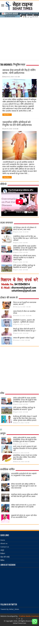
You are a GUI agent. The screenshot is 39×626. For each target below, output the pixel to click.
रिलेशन (2, 553)
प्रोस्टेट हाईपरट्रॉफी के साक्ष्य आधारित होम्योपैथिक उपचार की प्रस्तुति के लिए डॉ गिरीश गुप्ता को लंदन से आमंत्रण (25, 248)
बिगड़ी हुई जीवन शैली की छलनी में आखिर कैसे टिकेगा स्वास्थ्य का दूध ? (24, 329)
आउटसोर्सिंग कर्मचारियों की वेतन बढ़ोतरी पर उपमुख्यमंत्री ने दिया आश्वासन (24, 474)
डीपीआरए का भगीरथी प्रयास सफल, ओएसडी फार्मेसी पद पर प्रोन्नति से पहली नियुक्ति (24, 257)
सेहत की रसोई (4, 557)
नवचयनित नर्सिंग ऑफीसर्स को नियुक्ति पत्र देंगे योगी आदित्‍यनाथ (17, 123)
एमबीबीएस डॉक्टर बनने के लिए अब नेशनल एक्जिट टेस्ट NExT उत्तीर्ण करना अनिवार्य (25, 238)
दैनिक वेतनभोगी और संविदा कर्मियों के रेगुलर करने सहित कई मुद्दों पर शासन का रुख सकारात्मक (24, 486)
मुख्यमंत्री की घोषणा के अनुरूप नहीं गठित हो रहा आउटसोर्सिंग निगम (24, 516)
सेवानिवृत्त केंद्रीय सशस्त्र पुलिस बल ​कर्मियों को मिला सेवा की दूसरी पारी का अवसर (24, 495)
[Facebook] (17, 618)
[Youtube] (22, 618)
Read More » (7, 114)
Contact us (4, 546)
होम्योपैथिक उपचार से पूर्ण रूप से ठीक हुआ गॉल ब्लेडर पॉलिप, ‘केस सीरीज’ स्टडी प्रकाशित (25, 457)
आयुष (2, 550)
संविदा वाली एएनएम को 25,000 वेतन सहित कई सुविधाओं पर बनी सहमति (23, 506)
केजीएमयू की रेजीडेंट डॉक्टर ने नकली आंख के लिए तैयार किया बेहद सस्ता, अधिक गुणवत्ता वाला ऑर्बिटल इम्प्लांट (25, 418)
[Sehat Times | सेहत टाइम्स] (19, 5)
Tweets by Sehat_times (9, 609)
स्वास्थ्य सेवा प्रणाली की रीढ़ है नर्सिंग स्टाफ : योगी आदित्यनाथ (19, 71)
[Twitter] (19, 618)
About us (3, 543)
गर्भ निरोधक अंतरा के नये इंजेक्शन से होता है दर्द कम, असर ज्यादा (24, 228)
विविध (2, 560)
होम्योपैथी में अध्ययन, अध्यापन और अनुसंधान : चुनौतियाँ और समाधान (24, 321)
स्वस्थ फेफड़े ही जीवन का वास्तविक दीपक (24, 312)
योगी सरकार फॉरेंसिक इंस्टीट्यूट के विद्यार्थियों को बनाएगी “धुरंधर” (24, 266)
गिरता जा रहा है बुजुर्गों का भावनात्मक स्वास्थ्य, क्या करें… (24, 303)
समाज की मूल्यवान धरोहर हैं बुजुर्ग (23, 337)
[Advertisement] (19, 38)
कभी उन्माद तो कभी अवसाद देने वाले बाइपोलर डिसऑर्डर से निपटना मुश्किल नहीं (25, 448)
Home (2, 540)
